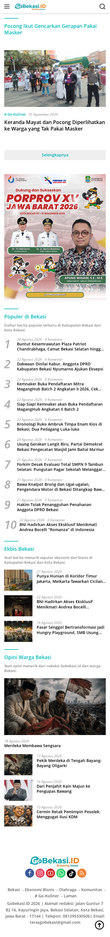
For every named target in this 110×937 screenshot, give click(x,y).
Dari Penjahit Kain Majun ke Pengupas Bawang (63, 789)
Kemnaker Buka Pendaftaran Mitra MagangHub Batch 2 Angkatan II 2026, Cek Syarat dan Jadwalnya (57, 386)
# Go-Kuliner (15, 114)
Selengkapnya (55, 155)
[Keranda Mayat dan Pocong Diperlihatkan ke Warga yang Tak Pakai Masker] (55, 78)
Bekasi (14, 889)
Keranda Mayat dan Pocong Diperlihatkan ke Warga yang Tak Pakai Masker (54, 125)
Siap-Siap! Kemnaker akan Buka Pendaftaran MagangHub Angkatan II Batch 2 (60, 407)
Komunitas (91, 889)
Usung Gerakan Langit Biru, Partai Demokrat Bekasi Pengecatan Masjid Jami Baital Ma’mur (60, 447)
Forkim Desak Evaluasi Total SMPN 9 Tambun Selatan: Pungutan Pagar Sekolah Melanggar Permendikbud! (60, 467)
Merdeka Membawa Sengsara (32, 745)
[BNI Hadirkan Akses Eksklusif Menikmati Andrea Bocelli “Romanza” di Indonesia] (18, 605)
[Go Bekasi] (30, 6)
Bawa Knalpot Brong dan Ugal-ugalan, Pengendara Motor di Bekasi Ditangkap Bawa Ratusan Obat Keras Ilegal (60, 487)
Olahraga (67, 889)
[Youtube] (50, 873)
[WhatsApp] (60, 873)
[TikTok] (71, 873)
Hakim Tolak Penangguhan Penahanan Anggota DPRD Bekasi (54, 507)
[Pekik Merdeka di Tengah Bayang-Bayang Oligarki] (18, 764)
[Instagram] (40, 873)
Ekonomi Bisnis (39, 889)
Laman (70, 895)
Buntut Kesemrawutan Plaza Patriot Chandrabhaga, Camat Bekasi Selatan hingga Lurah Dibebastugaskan (60, 346)
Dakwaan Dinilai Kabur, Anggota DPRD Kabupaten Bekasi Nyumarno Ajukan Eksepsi (60, 366)
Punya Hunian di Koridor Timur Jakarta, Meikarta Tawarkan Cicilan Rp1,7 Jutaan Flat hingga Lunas (70, 579)
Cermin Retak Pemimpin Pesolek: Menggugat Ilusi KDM (68, 814)
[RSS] (81, 873)
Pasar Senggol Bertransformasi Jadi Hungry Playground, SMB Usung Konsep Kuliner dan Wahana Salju (70, 630)
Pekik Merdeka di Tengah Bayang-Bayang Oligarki (69, 763)
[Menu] (8, 6)
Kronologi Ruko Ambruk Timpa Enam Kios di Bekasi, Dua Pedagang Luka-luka (59, 427)
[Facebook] (29, 873)
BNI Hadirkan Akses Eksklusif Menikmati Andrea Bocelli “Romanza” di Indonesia (58, 527)
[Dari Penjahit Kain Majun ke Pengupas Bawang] (18, 790)
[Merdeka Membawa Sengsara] (55, 706)
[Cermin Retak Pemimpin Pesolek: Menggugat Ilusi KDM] (18, 815)
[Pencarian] (102, 6)
